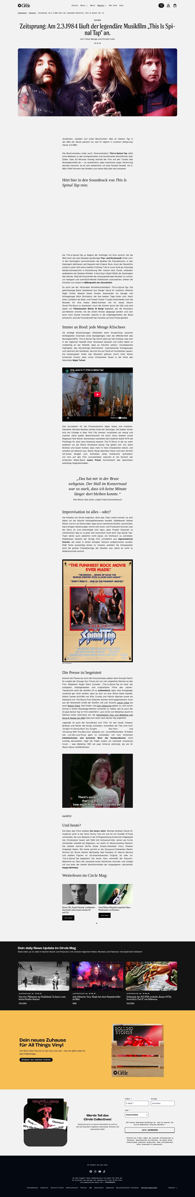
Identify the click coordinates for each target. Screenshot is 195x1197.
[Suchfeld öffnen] (161, 5)
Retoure (84, 1188)
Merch (92, 5)
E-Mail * (128, 1099)
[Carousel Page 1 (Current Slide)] (96, 923)
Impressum (110, 1188)
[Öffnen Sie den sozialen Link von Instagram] (95, 1171)
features (23, 1003)
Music (83, 5)
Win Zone (113, 5)
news (75, 1003)
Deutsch (172, 1188)
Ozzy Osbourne (104, 706)
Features (32, 13)
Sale (121, 5)
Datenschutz (99, 1188)
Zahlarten (44, 1188)
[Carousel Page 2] (98, 923)
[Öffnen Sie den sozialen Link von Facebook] (91, 1171)
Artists (75, 5)
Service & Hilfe (57, 1188)
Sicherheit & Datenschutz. (152, 1144)
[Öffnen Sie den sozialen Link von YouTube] (100, 1171)
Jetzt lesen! (68, 918)
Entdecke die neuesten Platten (36, 1060)
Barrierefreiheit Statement (127, 1188)
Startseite (22, 13)
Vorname (154, 1099)
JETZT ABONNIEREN (150, 1130)
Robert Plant (74, 706)
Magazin (101, 5)
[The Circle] (24, 5)
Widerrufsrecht (72, 1188)
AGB (90, 1188)
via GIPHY (67, 816)
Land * (127, 1110)
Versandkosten (32, 1188)
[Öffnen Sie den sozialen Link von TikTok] (104, 1171)
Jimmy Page (123, 703)
